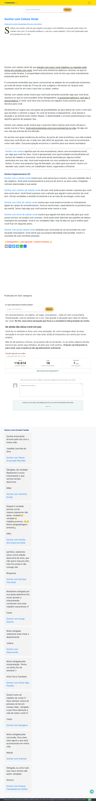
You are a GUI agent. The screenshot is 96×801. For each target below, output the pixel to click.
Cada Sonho (10, 3)
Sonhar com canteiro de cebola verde (22, 190)
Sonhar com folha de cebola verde (20, 202)
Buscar (67, 10)
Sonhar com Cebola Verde (21, 19)
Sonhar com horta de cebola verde (21, 214)
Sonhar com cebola (14, 151)
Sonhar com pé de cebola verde (19, 229)
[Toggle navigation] (89, 2)
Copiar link (48, 406)
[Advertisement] (48, 52)
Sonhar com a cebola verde (17, 178)
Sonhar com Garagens (17, 725)
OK (89, 799)
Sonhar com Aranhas (16, 758)
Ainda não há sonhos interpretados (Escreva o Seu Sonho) (23, 24)
